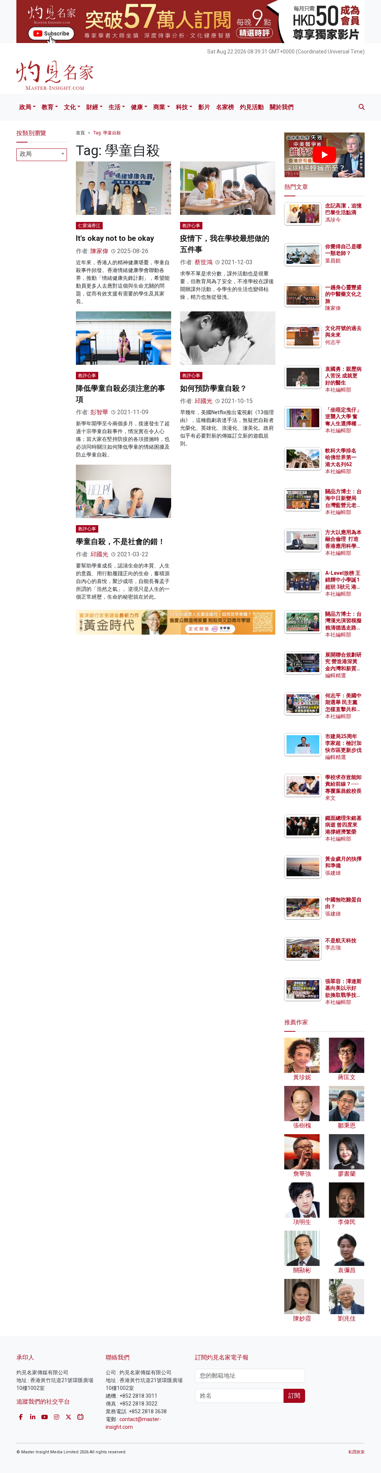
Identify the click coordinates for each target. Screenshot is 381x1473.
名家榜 (225, 107)
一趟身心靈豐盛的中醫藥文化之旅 (343, 294)
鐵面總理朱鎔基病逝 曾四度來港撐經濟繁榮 (343, 824)
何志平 (333, 342)
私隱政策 (356, 1452)
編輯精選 (335, 675)
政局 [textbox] (26, 153)
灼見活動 (252, 107)
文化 (70, 107)
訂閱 (294, 1395)
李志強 (333, 947)
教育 (48, 107)
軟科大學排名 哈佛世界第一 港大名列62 (340, 457)
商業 (159, 107)
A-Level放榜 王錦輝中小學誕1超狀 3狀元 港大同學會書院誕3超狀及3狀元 (343, 586)
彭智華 (99, 412)
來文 (330, 798)
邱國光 (203, 401)
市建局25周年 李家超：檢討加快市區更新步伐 (343, 743)
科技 (182, 107)
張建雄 (333, 873)
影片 (204, 107)
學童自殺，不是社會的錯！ (120, 541)
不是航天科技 (340, 940)
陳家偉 (99, 251)
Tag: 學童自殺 (107, 132)
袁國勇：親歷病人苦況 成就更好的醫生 (343, 375)
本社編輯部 (338, 390)
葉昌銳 (333, 260)
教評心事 (191, 225)
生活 (115, 107)
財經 (92, 107)
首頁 (80, 132)
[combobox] (41, 154)
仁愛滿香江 (89, 225)
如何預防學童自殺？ (213, 388)
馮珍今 (333, 220)
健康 (137, 107)
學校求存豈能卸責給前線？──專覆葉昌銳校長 (343, 783)
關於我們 (282, 107)
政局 (25, 107)
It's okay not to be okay (115, 238)
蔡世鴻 (203, 262)
